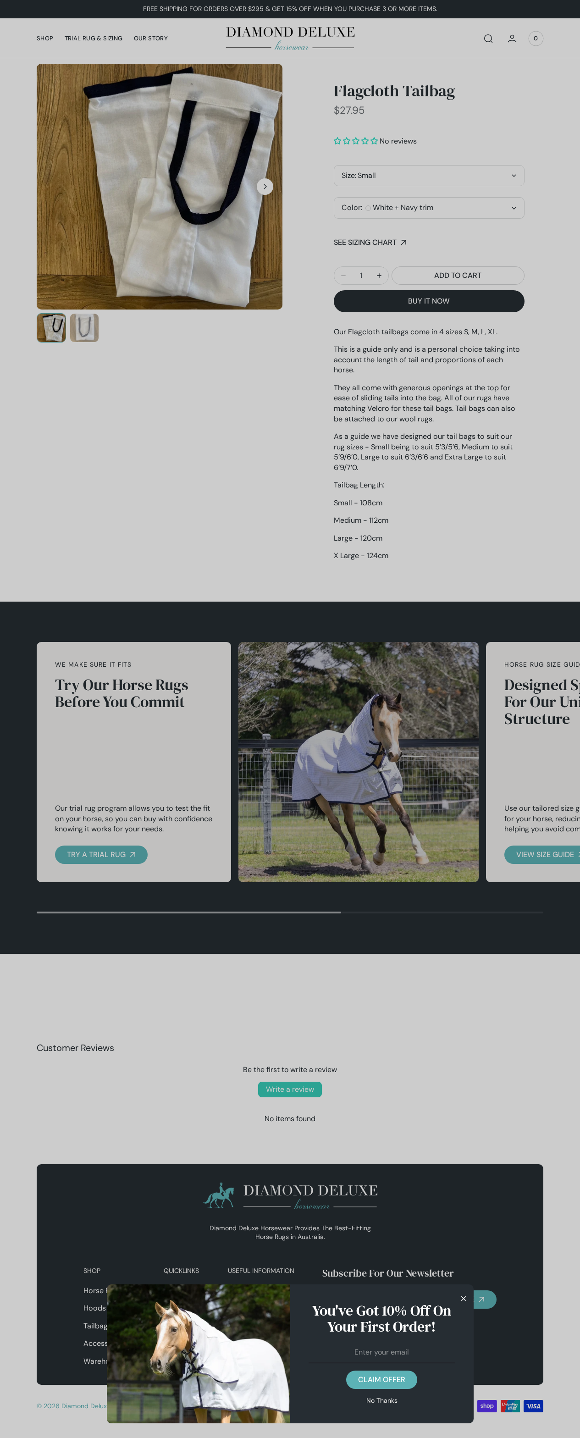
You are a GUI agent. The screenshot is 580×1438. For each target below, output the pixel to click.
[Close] (463, 1298)
